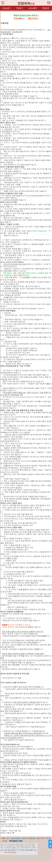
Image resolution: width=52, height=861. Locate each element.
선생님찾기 (6, 8)
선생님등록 (32, 8)
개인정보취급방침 (15, 838)
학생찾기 (19, 8)
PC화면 (3, 838)
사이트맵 (4, 841)
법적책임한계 (32, 838)
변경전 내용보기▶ (8, 833)
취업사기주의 (40, 838)
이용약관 (24, 838)
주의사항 (48, 838)
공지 (8, 838)
